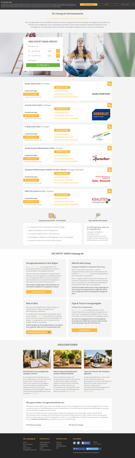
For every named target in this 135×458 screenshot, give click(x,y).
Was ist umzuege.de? (28, 444)
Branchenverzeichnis (34, 267)
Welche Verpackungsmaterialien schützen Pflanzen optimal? (65, 372)
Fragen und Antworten (45, 442)
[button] (79, 449)
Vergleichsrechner (84, 274)
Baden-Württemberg (61, 19)
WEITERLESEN (34, 393)
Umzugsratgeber (78, 310)
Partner (25, 446)
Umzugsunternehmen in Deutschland (81, 452)
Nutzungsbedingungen (61, 446)
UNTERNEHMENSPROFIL (61, 91)
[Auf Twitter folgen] (78, 443)
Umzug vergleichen (94, 452)
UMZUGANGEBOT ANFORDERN (63, 94)
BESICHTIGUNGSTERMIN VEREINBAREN (66, 97)
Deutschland (50, 19)
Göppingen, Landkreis (75, 19)
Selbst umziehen (27, 448)
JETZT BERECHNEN (43, 65)
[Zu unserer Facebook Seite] (74, 443)
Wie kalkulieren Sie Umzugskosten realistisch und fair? (35, 372)
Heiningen (86, 19)
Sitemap (95, 442)
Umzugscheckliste (44, 446)
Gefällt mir (86, 443)
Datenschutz (59, 444)
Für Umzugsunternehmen (45, 450)
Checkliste (40, 316)
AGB (57, 448)
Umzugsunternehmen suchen (29, 450)
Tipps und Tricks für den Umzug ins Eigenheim (97, 372)
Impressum (59, 442)
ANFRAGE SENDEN (62, 87)
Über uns (25, 442)
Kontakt (41, 448)
